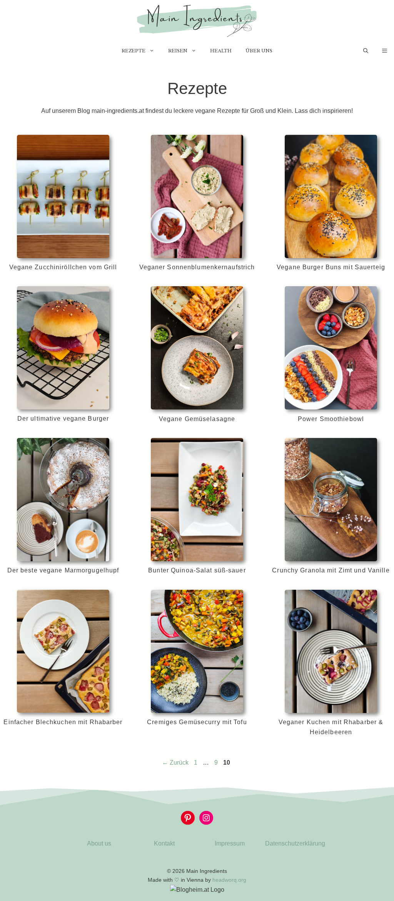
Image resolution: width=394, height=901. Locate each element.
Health (221, 50)
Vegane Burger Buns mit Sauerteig (331, 267)
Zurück (175, 762)
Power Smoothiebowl (331, 419)
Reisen (177, 50)
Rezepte (133, 50)
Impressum (230, 843)
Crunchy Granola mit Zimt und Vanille (330, 570)
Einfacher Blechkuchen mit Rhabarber (62, 722)
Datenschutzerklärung (295, 843)
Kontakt (164, 843)
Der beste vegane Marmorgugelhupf (63, 570)
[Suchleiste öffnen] (365, 50)
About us (99, 843)
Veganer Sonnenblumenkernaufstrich (197, 267)
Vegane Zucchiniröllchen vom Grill (63, 267)
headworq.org (229, 880)
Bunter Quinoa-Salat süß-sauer (196, 570)
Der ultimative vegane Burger (63, 418)
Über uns (258, 50)
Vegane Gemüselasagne (197, 419)
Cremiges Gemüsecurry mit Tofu (197, 722)
